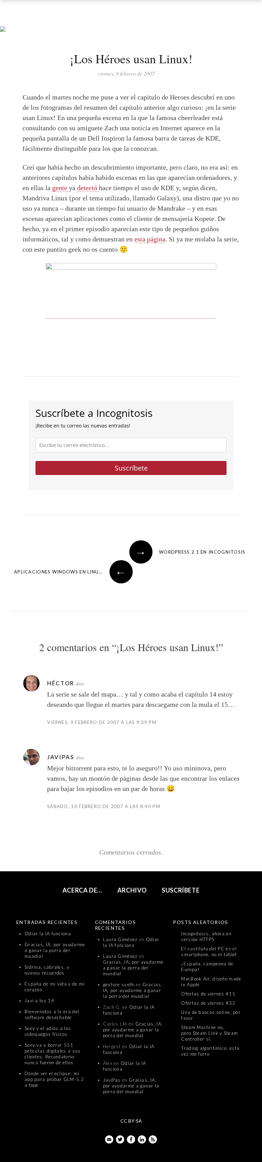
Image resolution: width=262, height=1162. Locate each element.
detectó (88, 188)
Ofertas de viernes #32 (208, 1003)
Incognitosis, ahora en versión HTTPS (206, 936)
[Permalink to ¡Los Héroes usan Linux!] (131, 29)
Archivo (132, 890)
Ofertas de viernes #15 (208, 993)
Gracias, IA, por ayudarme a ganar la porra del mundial (55, 950)
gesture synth (118, 984)
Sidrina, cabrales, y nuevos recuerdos (47, 970)
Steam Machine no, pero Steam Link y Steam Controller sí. (209, 1033)
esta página (149, 239)
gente (60, 188)
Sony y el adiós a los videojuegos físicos (48, 1031)
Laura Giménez (120, 939)
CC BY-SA (131, 1121)
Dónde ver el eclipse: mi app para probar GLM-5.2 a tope (54, 1079)
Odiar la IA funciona (48, 933)
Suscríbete (131, 468)
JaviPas (112, 1080)
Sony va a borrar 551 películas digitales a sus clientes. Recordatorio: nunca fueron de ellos (53, 1053)
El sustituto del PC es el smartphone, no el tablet (209, 951)
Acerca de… (82, 890)
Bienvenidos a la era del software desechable (52, 1014)
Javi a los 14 (39, 1000)
